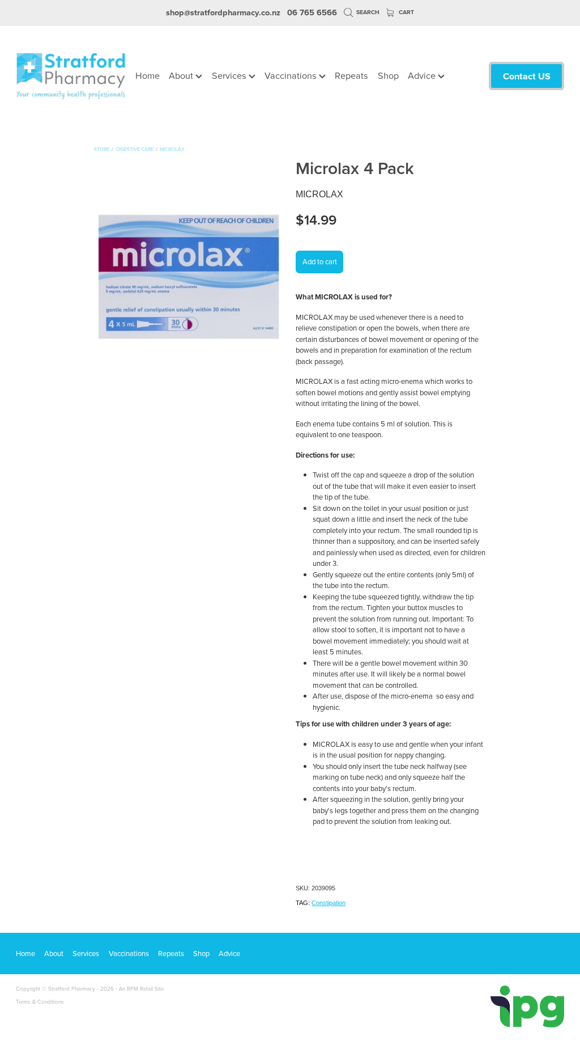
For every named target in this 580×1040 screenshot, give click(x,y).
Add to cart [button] (319, 261)
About (182, 75)
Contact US (527, 76)
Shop (388, 75)
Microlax (172, 149)
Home (147, 75)
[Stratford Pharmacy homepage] (71, 76)
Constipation (329, 902)
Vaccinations (292, 75)
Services (230, 75)
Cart (405, 12)
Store (101, 149)
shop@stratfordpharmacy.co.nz (223, 12)
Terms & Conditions (40, 1001)
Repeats (351, 75)
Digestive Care (134, 149)
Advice (423, 75)
